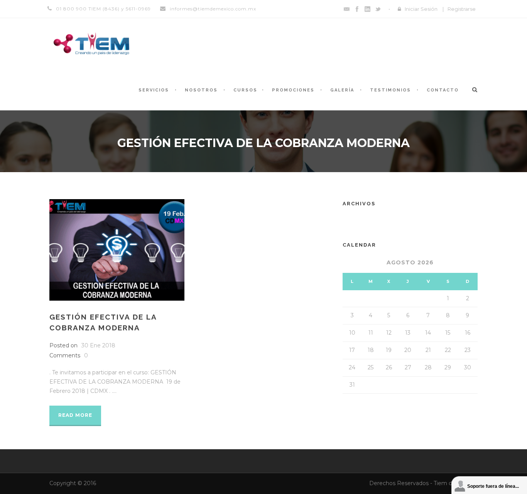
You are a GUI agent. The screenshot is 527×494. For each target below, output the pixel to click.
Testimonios (390, 90)
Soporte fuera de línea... (493, 486)
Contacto (443, 90)
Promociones (293, 90)
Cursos (245, 90)
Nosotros (201, 90)
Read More (75, 415)
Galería (342, 90)
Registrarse (462, 9)
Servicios (154, 90)
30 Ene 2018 (98, 345)
